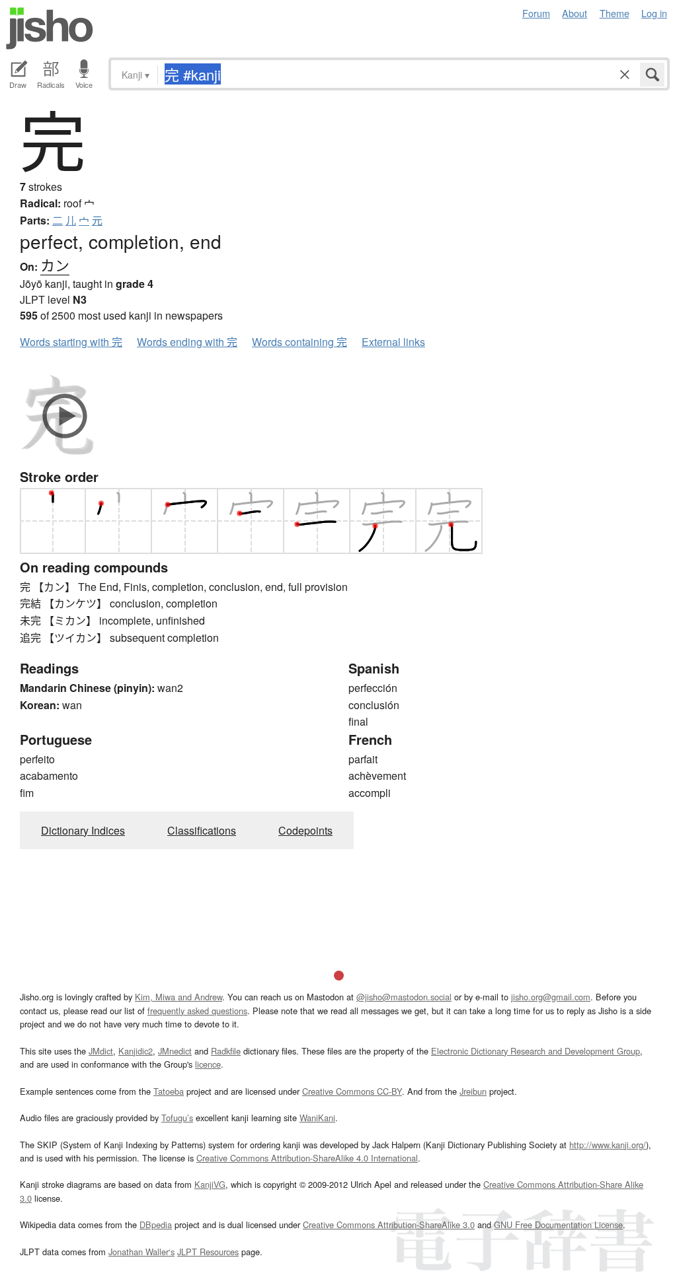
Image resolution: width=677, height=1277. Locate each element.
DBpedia (155, 1224)
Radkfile (226, 1051)
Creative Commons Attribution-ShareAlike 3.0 (389, 1224)
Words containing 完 (299, 341)
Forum (536, 13)
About (574, 13)
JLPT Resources (208, 1251)
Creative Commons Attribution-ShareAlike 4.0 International (307, 1158)
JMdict (101, 1051)
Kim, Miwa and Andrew (178, 996)
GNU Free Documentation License (558, 1224)
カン (54, 264)
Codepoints (305, 830)
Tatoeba (168, 1091)
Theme (614, 13)
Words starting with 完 (71, 341)
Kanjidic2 (135, 1051)
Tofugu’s (177, 1117)
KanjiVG (209, 1184)
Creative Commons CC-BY (352, 1091)
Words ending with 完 (187, 341)
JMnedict (175, 1051)
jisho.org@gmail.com (550, 996)
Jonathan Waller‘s (141, 1251)
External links (393, 341)
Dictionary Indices (83, 830)
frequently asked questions (197, 1010)
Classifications (201, 830)
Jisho (49, 28)
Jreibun (473, 1091)
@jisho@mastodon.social (404, 996)
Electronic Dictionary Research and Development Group (535, 1051)
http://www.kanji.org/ (607, 1144)
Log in (654, 13)
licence (208, 1064)
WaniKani (317, 1117)
